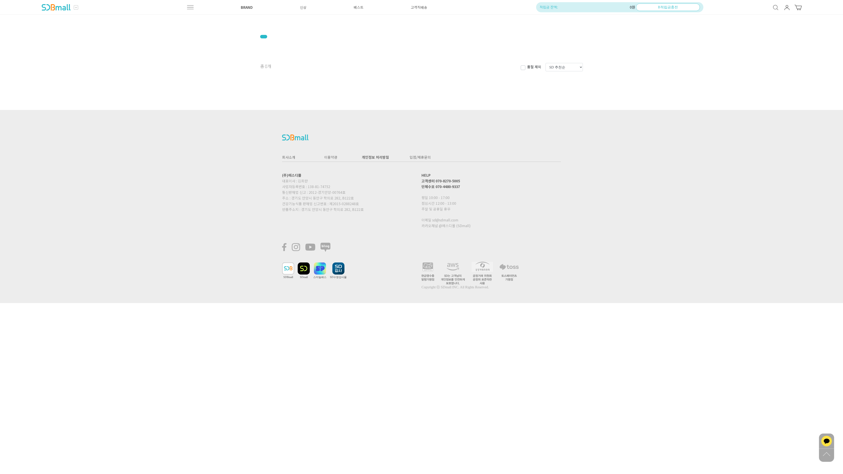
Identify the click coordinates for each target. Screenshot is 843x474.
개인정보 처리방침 (375, 157)
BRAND (247, 7)
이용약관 (330, 157)
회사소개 (288, 157)
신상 (303, 7)
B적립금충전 (668, 7)
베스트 (359, 7)
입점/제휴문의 (420, 157)
